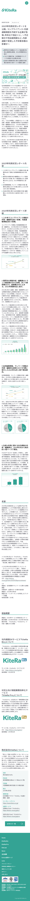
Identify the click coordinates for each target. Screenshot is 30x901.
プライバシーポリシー (7, 863)
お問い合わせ (5, 874)
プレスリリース (15, 22)
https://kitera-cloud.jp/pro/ (13, 730)
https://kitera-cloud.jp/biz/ (13, 670)
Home (4, 838)
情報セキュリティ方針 (7, 869)
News (3, 851)
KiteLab (4, 848)
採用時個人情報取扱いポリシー (9, 866)
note (3, 861)
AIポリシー (4, 871)
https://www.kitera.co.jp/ (10, 803)
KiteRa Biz (5, 841)
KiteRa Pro (5, 844)
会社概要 (4, 854)
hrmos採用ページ (7, 857)
